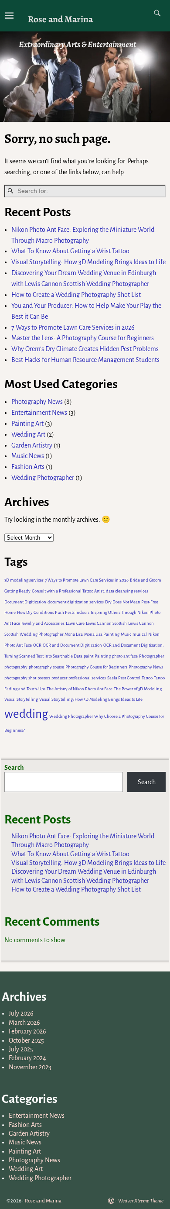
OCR (37, 645)
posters (43, 677)
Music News (27, 455)
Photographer (151, 656)
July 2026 (21, 1013)
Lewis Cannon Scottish (106, 623)
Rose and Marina (60, 19)
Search (14, 767)
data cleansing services (127, 591)
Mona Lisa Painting (101, 634)
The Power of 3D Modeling (138, 688)
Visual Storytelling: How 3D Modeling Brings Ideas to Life (88, 261)
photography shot (20, 677)
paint (88, 656)
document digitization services (76, 601)
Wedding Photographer (42, 477)
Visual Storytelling (21, 699)
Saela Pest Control (123, 677)
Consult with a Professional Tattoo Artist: (68, 591)
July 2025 (21, 1049)
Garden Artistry (31, 445)
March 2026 (24, 1022)
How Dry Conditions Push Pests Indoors (53, 612)
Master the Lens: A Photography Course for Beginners (82, 337)
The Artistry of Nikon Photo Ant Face (79, 688)
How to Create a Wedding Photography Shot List (76, 294)
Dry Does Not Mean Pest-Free (131, 601)
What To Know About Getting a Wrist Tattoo (70, 251)
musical (140, 634)
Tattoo (147, 677)
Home (10, 612)
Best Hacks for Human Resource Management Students (85, 359)
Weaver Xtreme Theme (140, 1201)
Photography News (37, 401)
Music (126, 634)
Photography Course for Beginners (96, 667)
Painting (103, 656)
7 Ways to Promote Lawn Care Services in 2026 (73, 327)
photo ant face (125, 656)
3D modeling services (24, 580)
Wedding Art (28, 434)
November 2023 (30, 1067)
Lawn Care (75, 623)
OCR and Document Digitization (72, 645)
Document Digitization (25, 601)
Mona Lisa (74, 634)
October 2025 (26, 1040)
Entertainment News (39, 412)
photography (15, 667)
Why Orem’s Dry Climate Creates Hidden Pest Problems (85, 348)
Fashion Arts (27, 466)
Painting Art (27, 423)
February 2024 (27, 1057)
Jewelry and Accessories (43, 623)
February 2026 (27, 1031)
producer (59, 677)
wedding (26, 714)
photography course (46, 667)
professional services (87, 677)
